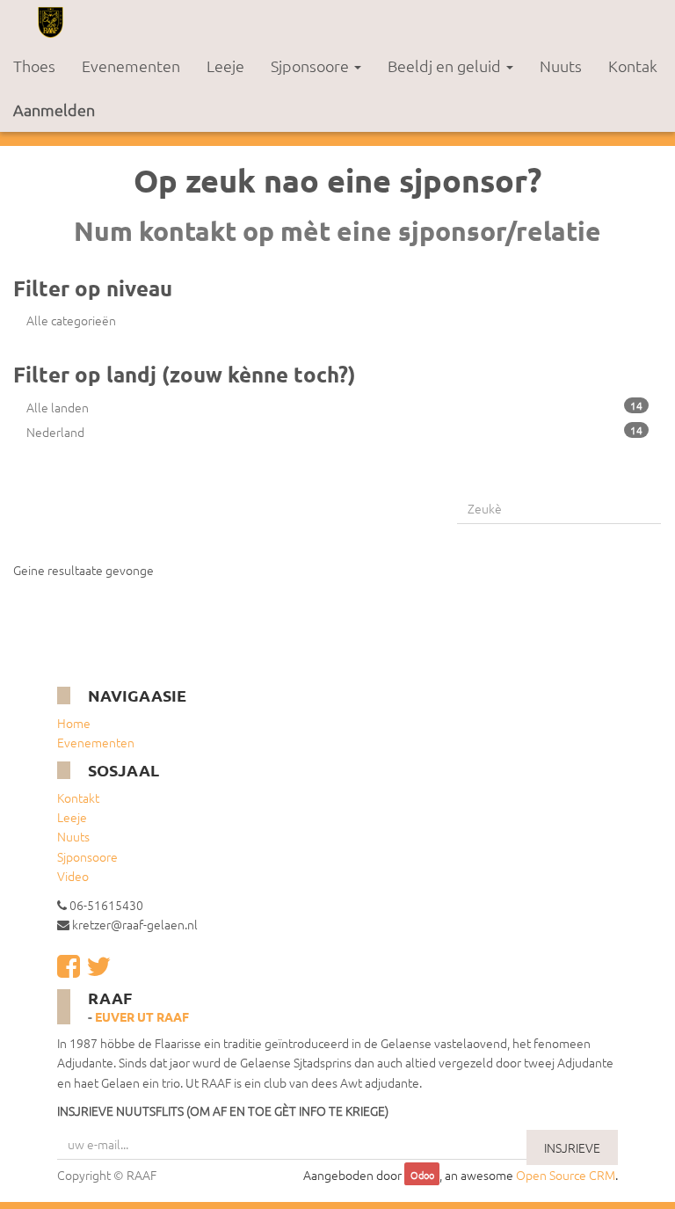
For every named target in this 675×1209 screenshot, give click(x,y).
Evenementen (95, 742)
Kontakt (78, 797)
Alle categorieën (71, 320)
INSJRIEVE (572, 1147)
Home (74, 723)
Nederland (334, 432)
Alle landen (334, 407)
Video (73, 876)
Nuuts (73, 836)
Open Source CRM (565, 1175)
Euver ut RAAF (142, 1016)
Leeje (72, 817)
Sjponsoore (87, 856)
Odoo (422, 1176)
